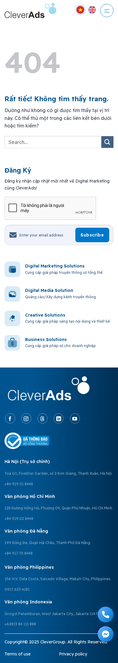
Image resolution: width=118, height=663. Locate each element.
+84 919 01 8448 (19, 484)
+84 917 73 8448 (19, 553)
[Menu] (107, 10)
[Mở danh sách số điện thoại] (105, 614)
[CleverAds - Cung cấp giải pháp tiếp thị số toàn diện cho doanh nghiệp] (33, 10)
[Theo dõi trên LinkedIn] (59, 418)
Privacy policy (73, 654)
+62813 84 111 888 (20, 624)
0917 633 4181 (17, 589)
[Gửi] (107, 142)
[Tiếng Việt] (80, 10)
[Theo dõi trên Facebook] (10, 418)
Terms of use (18, 654)
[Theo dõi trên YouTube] (75, 418)
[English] (92, 10)
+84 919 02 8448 (19, 518)
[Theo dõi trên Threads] (43, 418)
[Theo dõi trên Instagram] (26, 418)
